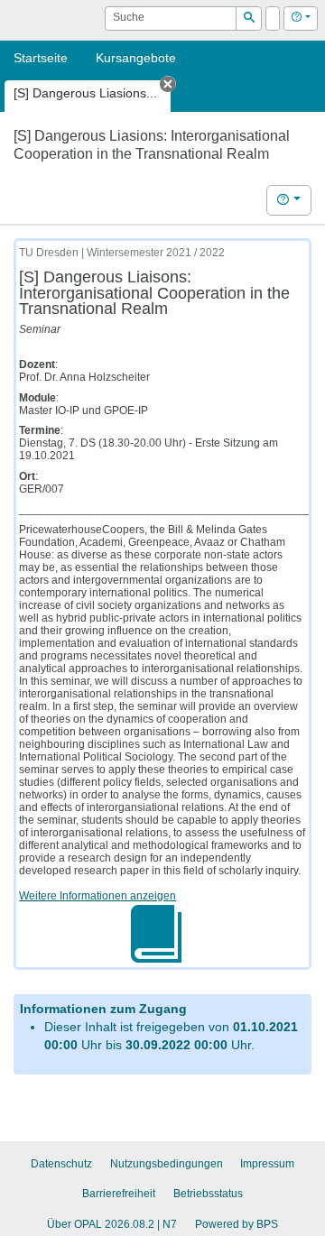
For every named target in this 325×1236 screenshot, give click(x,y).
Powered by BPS (236, 1224)
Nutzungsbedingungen (166, 1164)
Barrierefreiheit (118, 1193)
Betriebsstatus (208, 1193)
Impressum (267, 1164)
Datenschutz (61, 1164)
